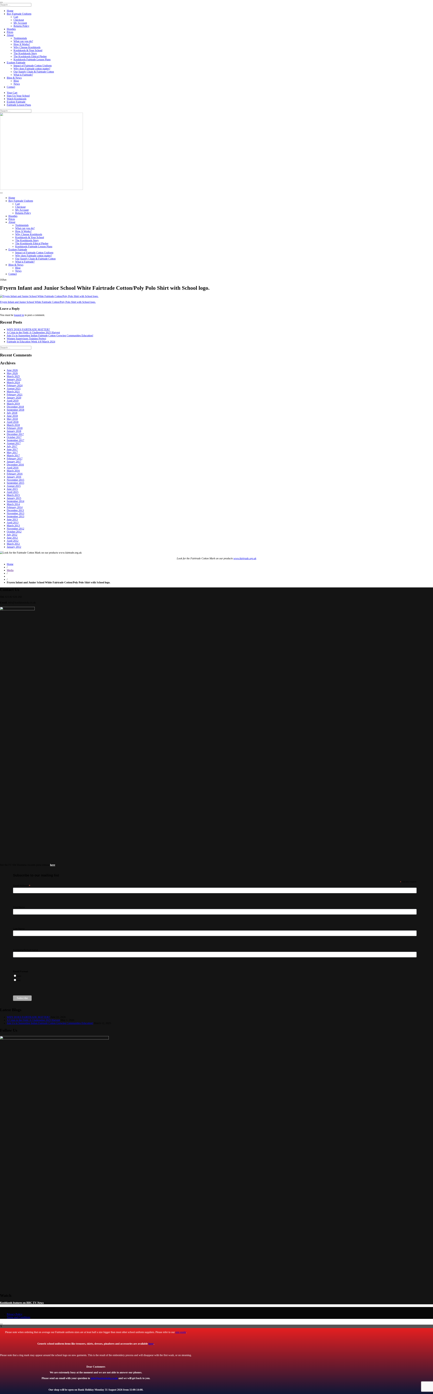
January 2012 (14, 546)
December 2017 (15, 434)
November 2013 (15, 513)
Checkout (19, 19)
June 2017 (12, 449)
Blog (16, 80)
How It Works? (22, 44)
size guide (180, 1332)
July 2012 (12, 534)
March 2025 (13, 376)
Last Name (19, 928)
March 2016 (13, 470)
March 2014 (13, 504)
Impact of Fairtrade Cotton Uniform (33, 65)
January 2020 (14, 397)
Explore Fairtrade (16, 62)
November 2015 (15, 479)
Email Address (21, 885)
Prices (10, 32)
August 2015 (14, 486)
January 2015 (14, 498)
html (19, 976)
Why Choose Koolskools (27, 47)
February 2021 (14, 394)
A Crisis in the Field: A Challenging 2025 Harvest (33, 332)
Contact (11, 86)
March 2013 (13, 525)
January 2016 (14, 476)
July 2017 (12, 446)
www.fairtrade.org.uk (244, 558)
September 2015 (15, 482)
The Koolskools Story (25, 53)
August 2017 (14, 443)
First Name (19, 907)
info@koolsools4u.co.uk (104, 1378)
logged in (19, 315)
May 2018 (12, 419)
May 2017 (12, 452)
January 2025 (14, 379)
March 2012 (13, 543)
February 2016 (14, 473)
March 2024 (13, 382)
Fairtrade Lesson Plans (19, 104)
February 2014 (14, 507)
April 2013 (12, 522)
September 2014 (15, 501)
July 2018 (12, 412)
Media (10, 570)
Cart (16, 16)
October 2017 (14, 437)
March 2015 (13, 495)
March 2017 (13, 455)
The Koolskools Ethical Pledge (30, 56)
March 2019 (13, 403)
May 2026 (12, 373)
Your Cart (12, 92)
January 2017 (14, 461)
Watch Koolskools (16, 98)
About (10, 35)
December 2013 (15, 510)
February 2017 (14, 458)
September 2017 (15, 440)
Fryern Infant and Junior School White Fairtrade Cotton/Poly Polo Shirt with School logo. (48, 302)
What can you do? (23, 41)
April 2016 (12, 467)
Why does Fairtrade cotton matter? (32, 68)
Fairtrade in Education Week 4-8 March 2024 (31, 341)
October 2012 (14, 531)
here (151, 1343)
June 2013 (12, 519)
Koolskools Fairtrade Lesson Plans (32, 59)
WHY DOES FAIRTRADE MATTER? (28, 329)
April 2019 (12, 400)
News (17, 83)
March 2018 (13, 425)
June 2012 (12, 537)
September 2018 (15, 409)
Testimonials (20, 38)
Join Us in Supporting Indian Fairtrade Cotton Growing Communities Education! (50, 335)
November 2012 (15, 528)
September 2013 (15, 516)
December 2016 (15, 464)
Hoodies (11, 29)
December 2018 (15, 406)
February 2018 (14, 428)
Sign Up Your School (18, 95)
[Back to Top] (1, 1323)
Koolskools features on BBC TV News (22, 1302)
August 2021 (14, 388)
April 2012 (12, 540)
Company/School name (25, 950)
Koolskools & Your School (28, 50)
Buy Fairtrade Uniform (19, 13)
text (18, 980)
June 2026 (12, 370)
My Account (20, 22)
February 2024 (14, 385)
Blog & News (14, 77)
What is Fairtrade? (23, 74)
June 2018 (12, 415)
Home (10, 10)
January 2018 (14, 431)
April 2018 (12, 422)
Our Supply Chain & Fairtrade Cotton (34, 71)
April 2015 (12, 492)
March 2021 (13, 391)
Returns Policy (21, 26)
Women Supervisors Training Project (26, 338)
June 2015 (12, 489)
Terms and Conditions (18, 1317)
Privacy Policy (14, 1314)
